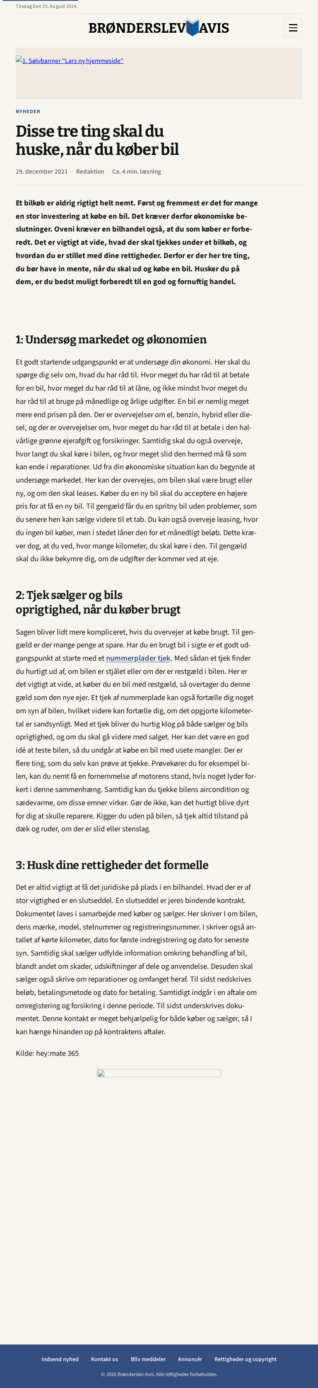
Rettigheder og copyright (245, 1359)
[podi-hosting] (159, 1193)
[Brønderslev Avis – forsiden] (159, 28)
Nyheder (28, 111)
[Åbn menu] (293, 28)
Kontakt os (104, 1359)
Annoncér (190, 1359)
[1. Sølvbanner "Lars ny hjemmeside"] (159, 73)
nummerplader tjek (138, 658)
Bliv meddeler (148, 1359)
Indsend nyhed (60, 1359)
